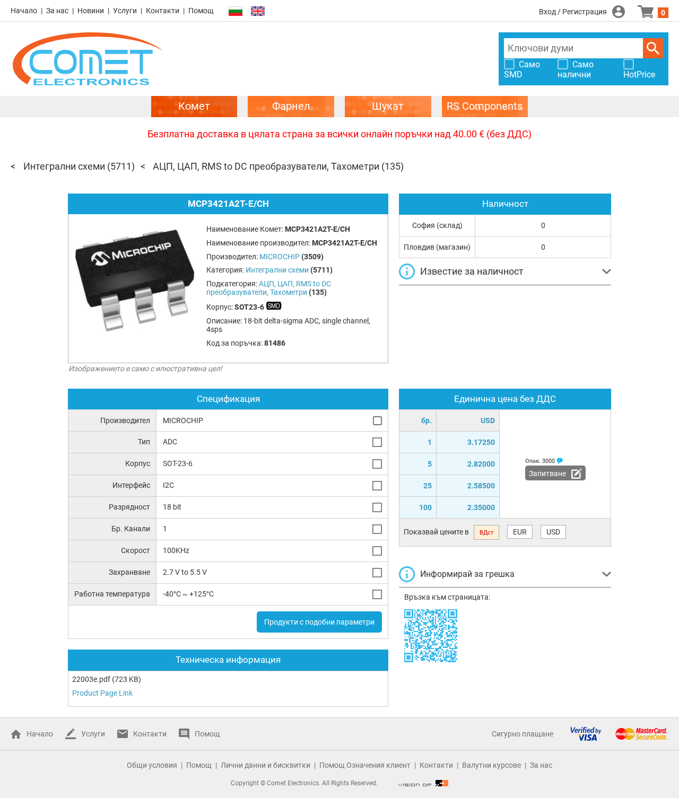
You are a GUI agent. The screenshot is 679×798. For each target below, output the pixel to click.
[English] (258, 11)
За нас (57, 10)
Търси (653, 48)
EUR (520, 532)
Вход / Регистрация (573, 11)
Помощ (201, 10)
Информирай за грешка (467, 574)
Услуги (125, 10)
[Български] (235, 11)
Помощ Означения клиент (365, 765)
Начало (24, 10)
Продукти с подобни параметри (319, 622)
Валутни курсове (491, 765)
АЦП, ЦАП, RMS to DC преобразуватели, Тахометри (266, 166)
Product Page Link (102, 693)
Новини (90, 10)
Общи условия (152, 765)
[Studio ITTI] (423, 783)
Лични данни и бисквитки (265, 765)
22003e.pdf (91, 679)
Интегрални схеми (64, 166)
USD (553, 532)
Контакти (162, 10)
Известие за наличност (472, 271)
